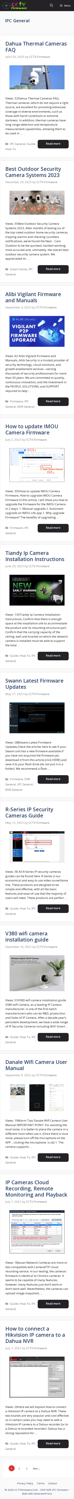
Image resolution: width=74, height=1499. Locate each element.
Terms (41, 1483)
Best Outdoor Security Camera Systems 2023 (33, 172)
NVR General (25, 407)
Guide (31, 144)
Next (36, 1468)
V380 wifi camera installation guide (27, 936)
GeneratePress (43, 1493)
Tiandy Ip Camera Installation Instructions (34, 556)
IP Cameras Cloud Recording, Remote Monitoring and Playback (36, 1188)
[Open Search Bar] (51, 5)
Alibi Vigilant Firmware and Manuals (33, 297)
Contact (52, 1483)
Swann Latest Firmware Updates (34, 683)
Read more (53, 143)
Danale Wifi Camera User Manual (36, 1065)
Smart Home (18, 269)
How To (10, 149)
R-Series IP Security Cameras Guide (29, 812)
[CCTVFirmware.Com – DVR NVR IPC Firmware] (14, 5)
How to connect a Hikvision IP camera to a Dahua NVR (35, 1334)
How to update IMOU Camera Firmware (31, 429)
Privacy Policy (25, 1483)
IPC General (18, 144)
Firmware (16, 401)
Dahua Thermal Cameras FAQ (36, 46)
